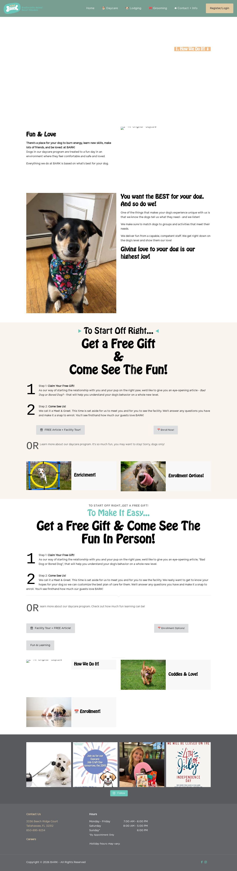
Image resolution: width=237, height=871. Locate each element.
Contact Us (33, 814)
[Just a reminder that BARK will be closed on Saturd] (188, 764)
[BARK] (23, 8)
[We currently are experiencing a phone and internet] (48, 764)
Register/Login (219, 8)
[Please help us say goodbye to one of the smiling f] (141, 764)
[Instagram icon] (205, 862)
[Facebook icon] (201, 862)
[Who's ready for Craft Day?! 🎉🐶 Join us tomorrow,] (95, 764)
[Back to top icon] (219, 863)
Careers (31, 839)
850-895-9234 (35, 830)
